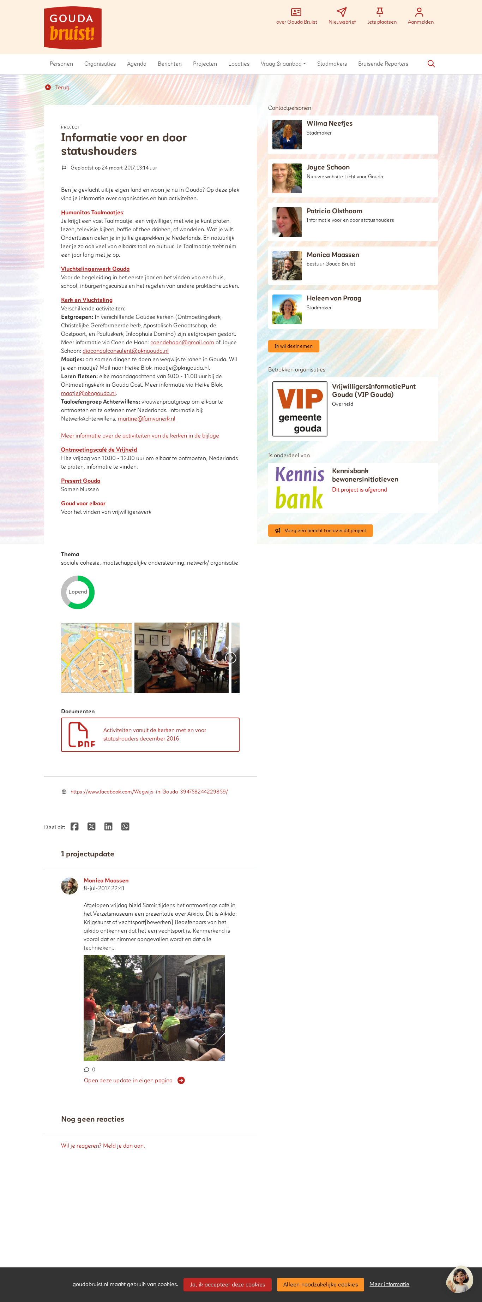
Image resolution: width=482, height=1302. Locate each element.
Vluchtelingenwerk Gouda (95, 269)
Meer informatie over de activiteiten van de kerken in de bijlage (140, 435)
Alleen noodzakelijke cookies (320, 1284)
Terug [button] (62, 87)
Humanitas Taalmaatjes (92, 212)
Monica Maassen (106, 880)
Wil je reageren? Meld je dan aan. (103, 1145)
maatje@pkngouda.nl (88, 393)
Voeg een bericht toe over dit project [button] (325, 531)
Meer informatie (389, 1284)
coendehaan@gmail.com (182, 342)
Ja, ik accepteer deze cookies (227, 1284)
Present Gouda (80, 480)
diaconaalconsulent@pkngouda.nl (126, 351)
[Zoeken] (431, 64)
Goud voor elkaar (83, 503)
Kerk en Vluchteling (87, 300)
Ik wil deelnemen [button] (294, 346)
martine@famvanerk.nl (146, 418)
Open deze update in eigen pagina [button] (128, 1080)
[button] (61, 64)
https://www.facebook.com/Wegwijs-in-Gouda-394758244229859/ (149, 792)
